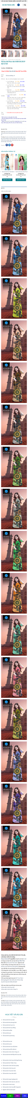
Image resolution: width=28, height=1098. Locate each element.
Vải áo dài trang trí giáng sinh (10, 1079)
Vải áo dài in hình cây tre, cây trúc (11, 1081)
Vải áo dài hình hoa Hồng (9, 1027)
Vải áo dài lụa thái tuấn (13, 133)
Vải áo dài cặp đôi (13, 966)
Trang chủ (4, 59)
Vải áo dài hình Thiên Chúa (9, 1063)
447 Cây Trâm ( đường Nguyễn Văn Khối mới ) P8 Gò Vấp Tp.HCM (12, 980)
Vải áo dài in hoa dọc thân (9, 1070)
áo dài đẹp (10, 137)
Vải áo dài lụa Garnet (10, 131)
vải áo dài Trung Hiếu (9, 121)
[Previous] (3, 29)
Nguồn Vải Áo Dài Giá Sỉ (9, 1089)
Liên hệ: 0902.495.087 (11, 982)
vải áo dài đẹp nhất (13, 138)
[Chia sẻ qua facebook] (7, 145)
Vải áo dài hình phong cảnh (10, 1022)
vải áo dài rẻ (9, 141)
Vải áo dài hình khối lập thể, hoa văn (12, 1054)
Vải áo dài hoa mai (7, 1041)
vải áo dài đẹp (6, 138)
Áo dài (6, 137)
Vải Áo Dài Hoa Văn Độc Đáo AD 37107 (11, 171)
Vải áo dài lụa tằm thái (14, 59)
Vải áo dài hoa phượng (8, 1035)
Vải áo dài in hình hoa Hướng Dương (12, 1060)
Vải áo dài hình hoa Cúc (9, 1025)
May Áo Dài (12, 71)
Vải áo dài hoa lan (7, 1044)
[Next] (24, 29)
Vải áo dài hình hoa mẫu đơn (10, 1046)
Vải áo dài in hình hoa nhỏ (7, 987)
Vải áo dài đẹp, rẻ (10, 75)
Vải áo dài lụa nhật (19, 131)
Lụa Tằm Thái (21, 960)
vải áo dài (22, 121)
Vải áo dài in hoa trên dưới (9, 1073)
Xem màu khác (7, 179)
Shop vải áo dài (5, 958)
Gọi (10, 1095)
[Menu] (18, 5)
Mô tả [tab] (2, 188)
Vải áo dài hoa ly (7, 1033)
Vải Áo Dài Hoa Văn (16, 140)
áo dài (24, 958)
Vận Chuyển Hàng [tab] (6, 191)
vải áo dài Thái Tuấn (12, 962)
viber (17, 1095)
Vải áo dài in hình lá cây (9, 1084)
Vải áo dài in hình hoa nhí (9, 1068)
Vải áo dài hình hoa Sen (9, 1019)
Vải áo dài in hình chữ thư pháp (11, 1065)
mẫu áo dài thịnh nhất (17, 137)
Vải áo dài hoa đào (7, 1030)
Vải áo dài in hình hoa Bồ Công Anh (12, 1087)
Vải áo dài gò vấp (7, 140)
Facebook (3, 1095)
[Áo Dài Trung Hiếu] (8, 4)
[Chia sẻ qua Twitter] (9, 145)
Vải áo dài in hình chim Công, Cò (9, 989)
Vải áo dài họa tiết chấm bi (9, 1049)
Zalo (25, 1095)
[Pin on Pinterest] (12, 145)
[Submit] (25, 5)
